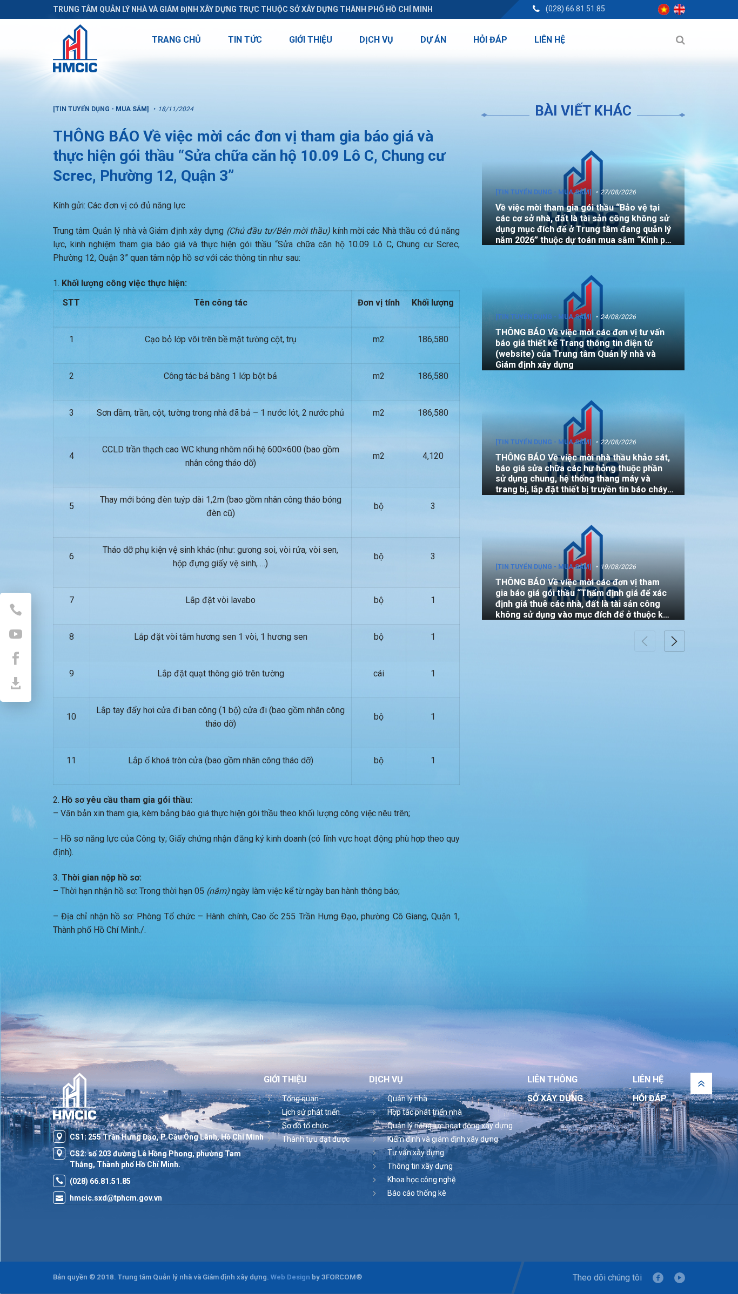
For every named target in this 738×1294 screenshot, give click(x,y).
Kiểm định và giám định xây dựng (442, 1139)
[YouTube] (679, 1277)
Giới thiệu (285, 1079)
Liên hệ (648, 1079)
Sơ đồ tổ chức (305, 1125)
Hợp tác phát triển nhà (424, 1112)
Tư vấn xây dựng (415, 1152)
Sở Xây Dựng (555, 1098)
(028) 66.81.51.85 (575, 8)
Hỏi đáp (650, 1098)
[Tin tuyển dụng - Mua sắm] (543, 192)
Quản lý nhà (407, 1098)
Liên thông (552, 1079)
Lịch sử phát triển (311, 1112)
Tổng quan (300, 1098)
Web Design (290, 1277)
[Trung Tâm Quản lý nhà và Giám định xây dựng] (75, 48)
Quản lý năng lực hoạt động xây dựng (450, 1125)
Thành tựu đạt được (316, 1139)
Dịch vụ (386, 1079)
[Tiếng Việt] (663, 9)
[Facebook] (658, 1277)
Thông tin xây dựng (420, 1166)
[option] (583, 189)
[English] (679, 9)
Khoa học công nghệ (421, 1179)
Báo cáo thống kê (416, 1193)
